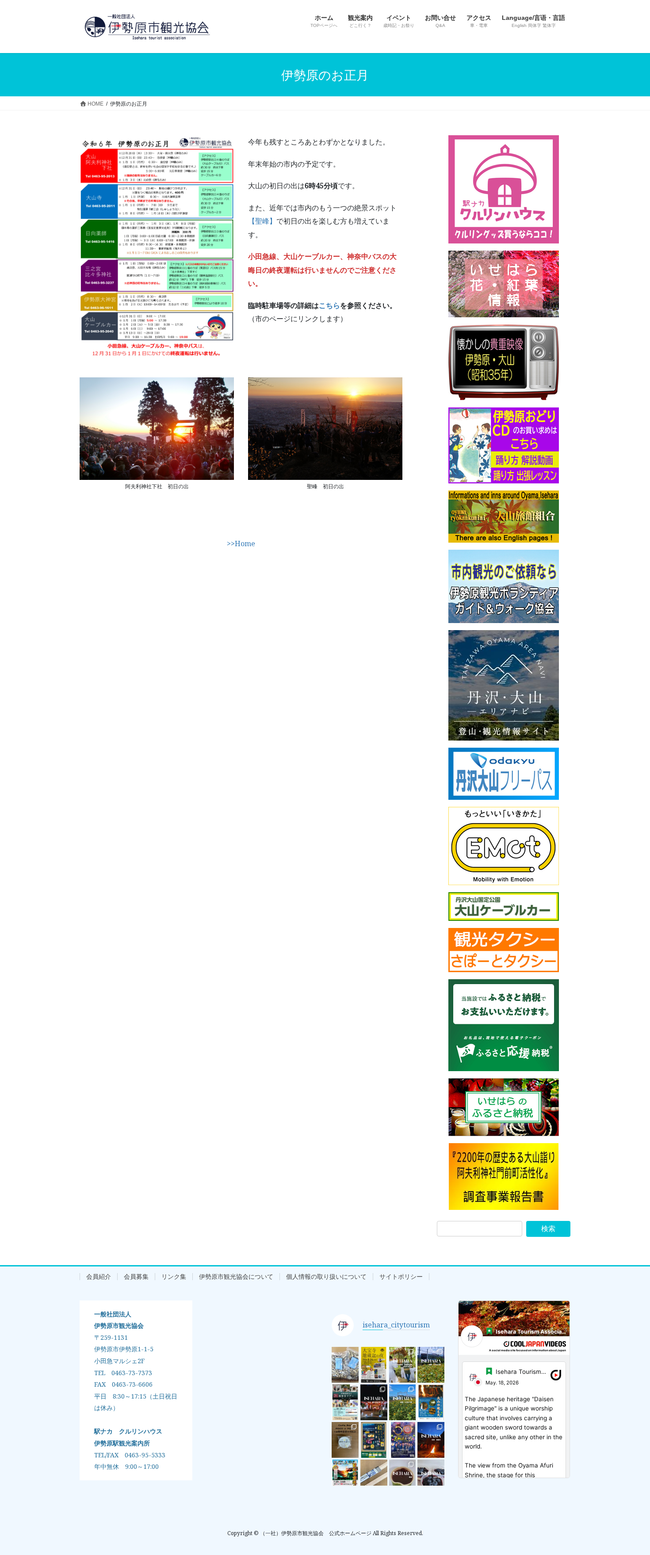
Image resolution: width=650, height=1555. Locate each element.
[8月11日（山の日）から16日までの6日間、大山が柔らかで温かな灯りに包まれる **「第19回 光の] (373, 1440)
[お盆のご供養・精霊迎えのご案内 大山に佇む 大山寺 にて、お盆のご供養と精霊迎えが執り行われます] (430, 1402)
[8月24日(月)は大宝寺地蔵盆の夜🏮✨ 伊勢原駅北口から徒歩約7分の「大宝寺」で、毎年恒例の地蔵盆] (373, 1365)
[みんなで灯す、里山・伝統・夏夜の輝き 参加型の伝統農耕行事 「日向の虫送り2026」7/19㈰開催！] (345, 1477)
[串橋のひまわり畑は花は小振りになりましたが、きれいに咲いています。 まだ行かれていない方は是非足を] (430, 1365)
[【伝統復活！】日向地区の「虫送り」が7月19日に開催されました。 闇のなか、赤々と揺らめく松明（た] (430, 1440)
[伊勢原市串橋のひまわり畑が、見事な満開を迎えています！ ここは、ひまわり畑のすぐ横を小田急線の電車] (402, 1402)
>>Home (241, 543)
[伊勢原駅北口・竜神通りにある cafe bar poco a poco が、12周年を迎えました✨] (345, 1440)
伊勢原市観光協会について (236, 1276)
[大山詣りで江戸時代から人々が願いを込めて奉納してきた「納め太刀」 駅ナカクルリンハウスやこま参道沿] (373, 1477)
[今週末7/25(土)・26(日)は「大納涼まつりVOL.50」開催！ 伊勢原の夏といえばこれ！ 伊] (402, 1440)
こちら (329, 305)
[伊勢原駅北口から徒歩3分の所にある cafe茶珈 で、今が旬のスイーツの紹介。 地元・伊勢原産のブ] (430, 1477)
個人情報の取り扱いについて (326, 1276)
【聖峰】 (262, 221)
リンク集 (173, 1276)
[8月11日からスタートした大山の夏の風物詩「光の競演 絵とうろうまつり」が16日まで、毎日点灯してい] (373, 1402)
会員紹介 (98, 1276)
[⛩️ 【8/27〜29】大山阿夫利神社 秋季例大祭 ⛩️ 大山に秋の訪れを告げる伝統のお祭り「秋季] (402, 1365)
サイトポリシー (401, 1276)
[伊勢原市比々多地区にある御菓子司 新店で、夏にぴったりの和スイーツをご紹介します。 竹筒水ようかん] (402, 1477)
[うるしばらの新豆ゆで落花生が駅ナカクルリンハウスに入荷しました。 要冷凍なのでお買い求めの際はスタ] (345, 1365)
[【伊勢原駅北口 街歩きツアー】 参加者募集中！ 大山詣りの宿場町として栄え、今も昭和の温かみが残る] (345, 1402)
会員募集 (136, 1276)
